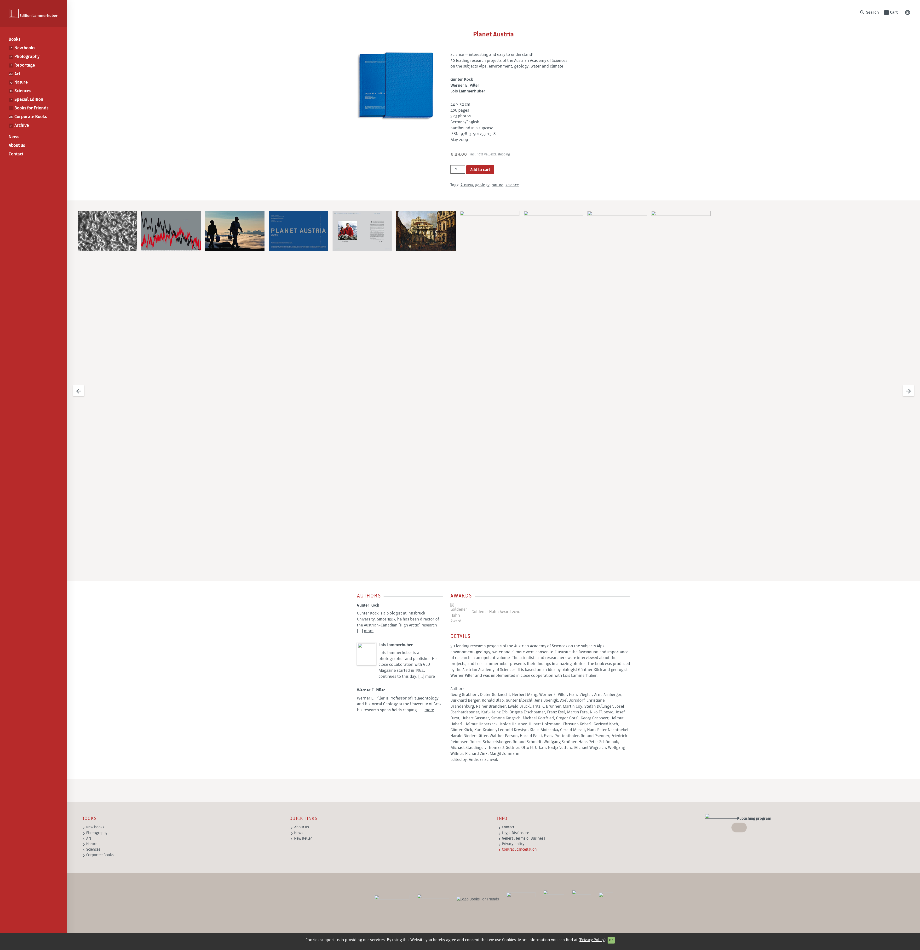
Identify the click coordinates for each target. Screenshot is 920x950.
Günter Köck (368, 605)
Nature (19, 82)
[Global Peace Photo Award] (581, 899)
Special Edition (26, 100)
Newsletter (303, 839)
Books (14, 40)
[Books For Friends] (478, 899)
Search (869, 12)
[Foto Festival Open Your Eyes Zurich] (553, 899)
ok (611, 940)
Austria (466, 185)
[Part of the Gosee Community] (606, 899)
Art (14, 74)
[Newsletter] (391, 899)
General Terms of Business (523, 839)
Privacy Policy (592, 940)
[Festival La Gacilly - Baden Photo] (520, 899)
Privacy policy (513, 844)
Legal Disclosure (515, 833)
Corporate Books (28, 117)
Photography (25, 57)
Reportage (22, 65)
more (369, 631)
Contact (16, 154)
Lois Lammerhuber (396, 645)
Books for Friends (29, 108)
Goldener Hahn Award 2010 (495, 612)
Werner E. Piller (371, 690)
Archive (19, 126)
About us (17, 146)
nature (497, 185)
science (512, 185)
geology (482, 185)
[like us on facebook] (433, 899)
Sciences (20, 91)
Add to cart (480, 170)
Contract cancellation (519, 850)
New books (22, 48)
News (14, 137)
